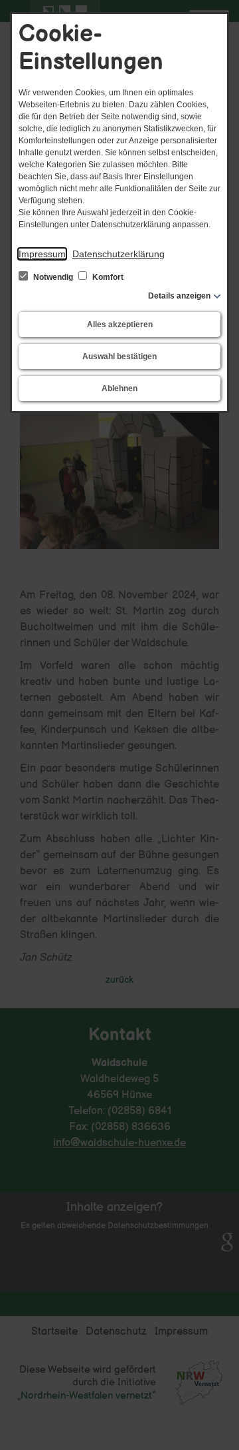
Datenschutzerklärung (118, 254)
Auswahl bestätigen (119, 356)
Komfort (106, 277)
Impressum (42, 254)
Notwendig (53, 277)
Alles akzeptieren (120, 324)
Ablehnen (119, 388)
